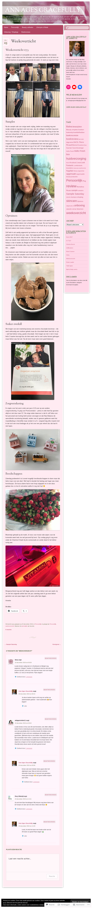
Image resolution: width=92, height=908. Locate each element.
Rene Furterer (70, 251)
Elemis (74, 145)
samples (80, 190)
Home (6, 27)
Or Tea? (68, 240)
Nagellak (69, 171)
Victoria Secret (70, 244)
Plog (84, 181)
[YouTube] (74, 87)
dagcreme (69, 142)
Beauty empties (72, 130)
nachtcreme (82, 168)
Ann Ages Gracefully (42, 10)
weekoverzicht (10, 626)
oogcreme (81, 171)
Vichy (67, 255)
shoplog (80, 197)
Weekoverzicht (70, 258)
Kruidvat (73, 162)
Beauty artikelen (27, 27)
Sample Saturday (11, 644)
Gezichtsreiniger (78, 148)
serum (68, 197)
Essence (81, 145)
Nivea (75, 171)
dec (5, 41)
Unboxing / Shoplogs (11, 32)
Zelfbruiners (69, 248)
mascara (76, 168)
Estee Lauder (70, 262)
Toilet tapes (69, 266)
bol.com (81, 139)
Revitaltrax (80, 187)
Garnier (69, 148)
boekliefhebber (79, 132)
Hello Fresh (70, 151)
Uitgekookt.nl (70, 206)
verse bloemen (77, 209)
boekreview (72, 139)
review (71, 186)
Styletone (80, 201)
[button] (12, 72)
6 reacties (9, 629)
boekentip (69, 132)
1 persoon (29, 677)
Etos (85, 145)
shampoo (74, 197)
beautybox (77, 127)
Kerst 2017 (69, 237)
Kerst (67, 162)
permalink (24, 626)
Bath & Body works (71, 269)
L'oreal (78, 162)
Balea (69, 126)
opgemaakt (71, 174)
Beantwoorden (50, 658)
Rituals (68, 190)
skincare (71, 200)
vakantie (69, 209)
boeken (81, 130)
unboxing (79, 205)
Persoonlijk (15, 27)
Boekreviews (25, 32)
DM (74, 142)
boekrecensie (72, 135)
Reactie (52, 876)
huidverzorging (76, 158)
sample (74, 190)
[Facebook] (80, 87)
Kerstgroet (57, 644)
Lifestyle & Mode (42, 27)
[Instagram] (68, 87)
